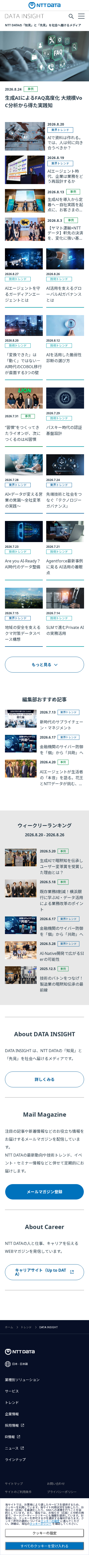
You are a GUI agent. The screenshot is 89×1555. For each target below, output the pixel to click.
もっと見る (41, 664)
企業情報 (12, 1414)
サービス (12, 1391)
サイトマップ (14, 1484)
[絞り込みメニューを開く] (81, 15)
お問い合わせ (56, 1484)
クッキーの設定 (44, 1533)
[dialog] (44, 1526)
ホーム (9, 1327)
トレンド (26, 1327)
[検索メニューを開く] (71, 16)
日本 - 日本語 (20, 1364)
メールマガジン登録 (44, 1192)
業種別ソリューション (22, 1380)
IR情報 (10, 1437)
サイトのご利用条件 (18, 1492)
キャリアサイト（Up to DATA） (40, 1272)
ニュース (12, 1448)
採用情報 (12, 1425)
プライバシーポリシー (62, 1492)
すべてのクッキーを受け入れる (44, 1546)
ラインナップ (15, 1460)
